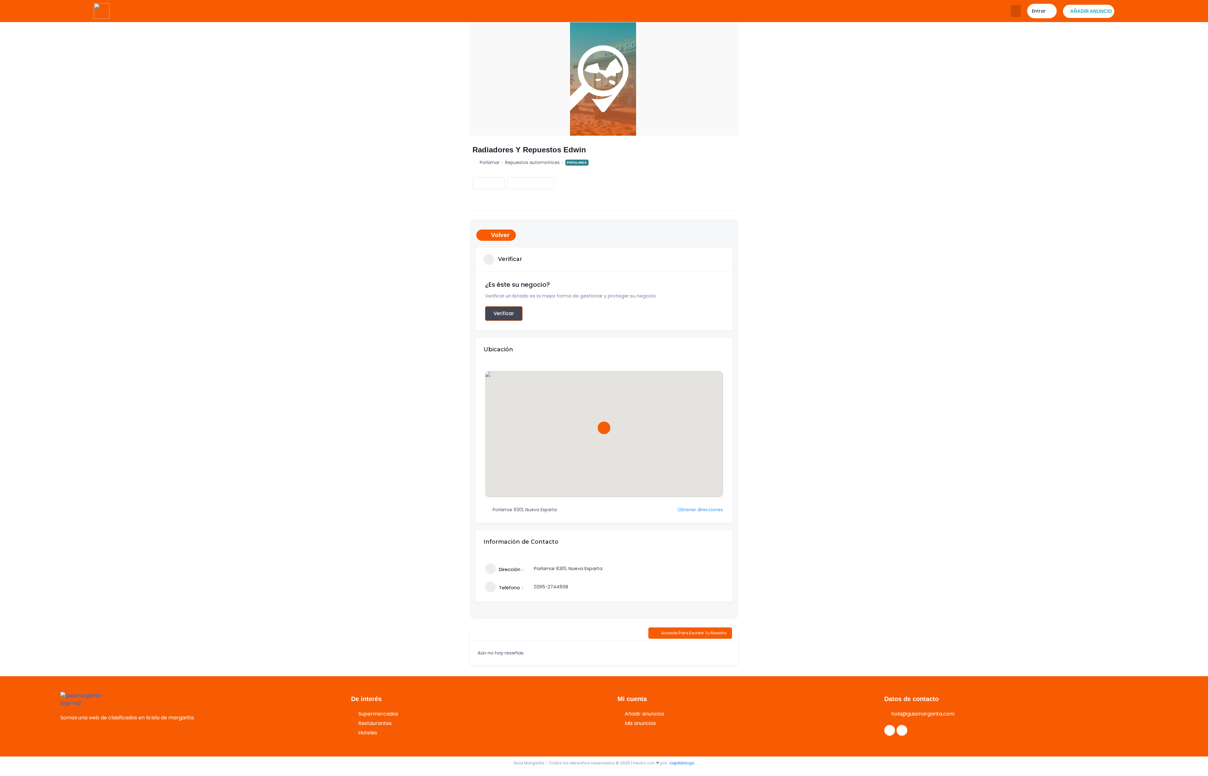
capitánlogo (682, 763)
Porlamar (490, 162)
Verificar (504, 313)
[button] (1016, 11)
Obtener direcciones (700, 510)
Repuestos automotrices (532, 162)
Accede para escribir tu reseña (693, 633)
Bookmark (483, 183)
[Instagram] (902, 730)
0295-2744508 (551, 586)
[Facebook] (889, 730)
